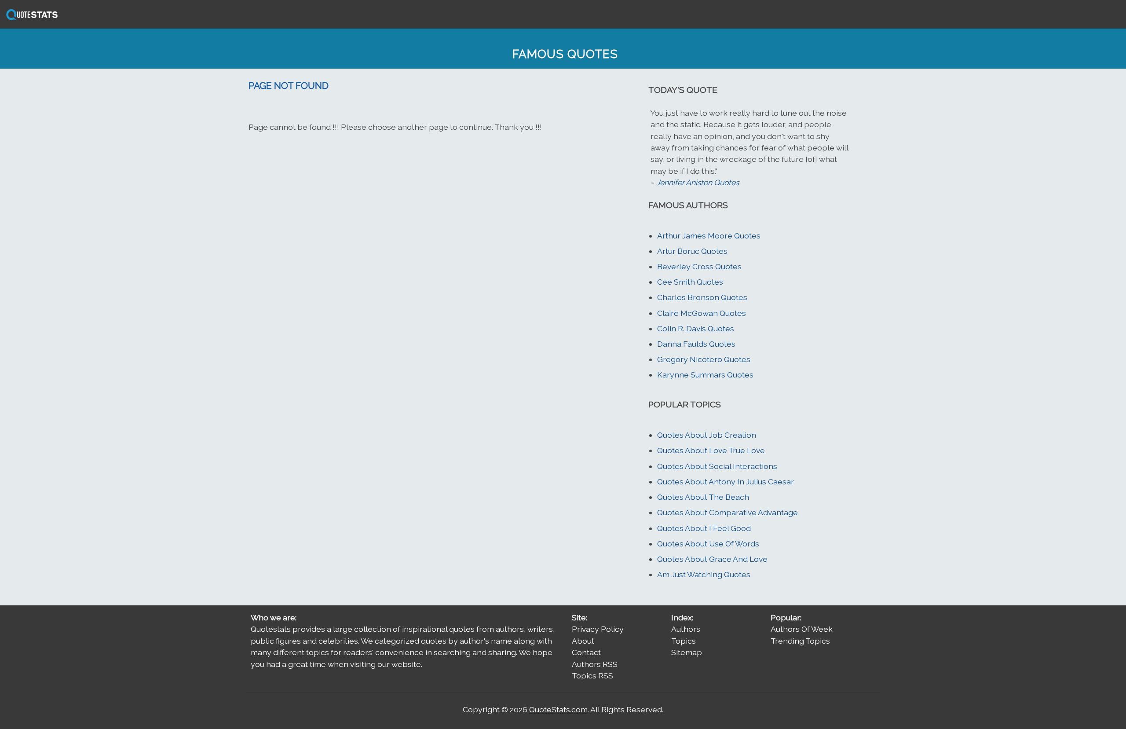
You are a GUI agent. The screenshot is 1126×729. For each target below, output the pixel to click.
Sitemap (686, 652)
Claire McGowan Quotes (701, 313)
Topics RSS (592, 675)
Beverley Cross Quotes (699, 266)
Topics (683, 640)
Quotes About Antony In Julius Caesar (725, 481)
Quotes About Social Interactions (717, 466)
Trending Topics (800, 640)
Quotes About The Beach (703, 497)
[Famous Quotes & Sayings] (30, 19)
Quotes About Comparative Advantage (727, 512)
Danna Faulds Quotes (696, 343)
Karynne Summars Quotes (705, 374)
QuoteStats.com (558, 709)
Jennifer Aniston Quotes (697, 182)
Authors (685, 629)
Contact (586, 652)
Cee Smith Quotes (690, 281)
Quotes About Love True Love (711, 450)
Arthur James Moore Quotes (708, 235)
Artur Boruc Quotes (692, 251)
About (583, 640)
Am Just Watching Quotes (703, 574)
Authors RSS (595, 664)
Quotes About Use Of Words (708, 543)
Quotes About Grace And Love (712, 559)
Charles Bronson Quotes (702, 297)
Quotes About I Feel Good (704, 528)
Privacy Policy (598, 629)
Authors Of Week (802, 629)
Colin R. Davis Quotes (695, 328)
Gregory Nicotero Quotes (703, 359)
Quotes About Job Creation (706, 435)
